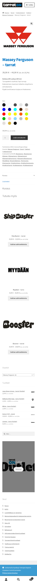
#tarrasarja (24, 161)
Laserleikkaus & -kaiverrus (13, 513)
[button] (31, 23)
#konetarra (19, 154)
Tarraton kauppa (10, 537)
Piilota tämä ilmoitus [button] (10, 573)
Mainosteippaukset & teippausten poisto (18, 516)
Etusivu (7, 13)
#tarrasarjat (6, 163)
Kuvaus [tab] (4, 175)
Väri (3, 101)
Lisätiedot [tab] (6, 181)
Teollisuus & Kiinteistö (12, 544)
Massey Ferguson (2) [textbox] (18, 375)
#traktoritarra (15, 163)
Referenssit (8, 530)
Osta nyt (18, 469)
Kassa (7, 506)
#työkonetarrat (28, 165)
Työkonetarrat (20, 13)
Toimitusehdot (9, 551)
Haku (18, 579)
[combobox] (18, 374)
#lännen (5, 156)
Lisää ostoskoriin (19, 138)
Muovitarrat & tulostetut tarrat (15, 520)
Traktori (28, 13)
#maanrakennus (15, 161)
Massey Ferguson (7, 15)
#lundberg (5, 161)
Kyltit (6, 509)
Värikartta (8, 554)
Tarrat (12, 13)
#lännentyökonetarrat (24, 158)
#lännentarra (12, 156)
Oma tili (7, 523)
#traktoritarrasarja (27, 163)
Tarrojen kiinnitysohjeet (12, 540)
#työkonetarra (17, 165)
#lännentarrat (22, 156)
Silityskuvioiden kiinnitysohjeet (15, 533)
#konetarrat (28, 154)
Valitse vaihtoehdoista (18, 244)
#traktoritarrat (7, 165)
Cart (28, 577)
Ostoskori (8, 526)
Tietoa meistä (9, 547)
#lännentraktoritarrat (9, 158)
